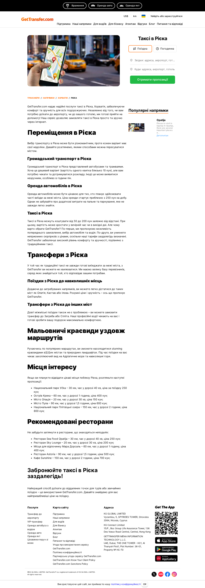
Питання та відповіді (170, 23)
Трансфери (33, 98)
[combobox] (155, 61)
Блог (152, 23)
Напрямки (48, 98)
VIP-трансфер (34, 521)
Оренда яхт (33, 536)
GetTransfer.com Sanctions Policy (70, 563)
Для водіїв (100, 23)
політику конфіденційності (126, 584)
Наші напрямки (81, 23)
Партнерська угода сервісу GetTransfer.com (77, 556)
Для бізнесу (115, 23)
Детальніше (162, 135)
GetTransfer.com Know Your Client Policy (74, 560)
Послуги (32, 507)
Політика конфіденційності (67, 552)
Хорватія (63, 98)
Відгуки (142, 23)
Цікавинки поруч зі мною (37, 541)
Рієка (74, 98)
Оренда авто (34, 532)
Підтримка (63, 23)
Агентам (130, 23)
